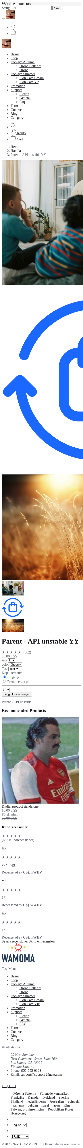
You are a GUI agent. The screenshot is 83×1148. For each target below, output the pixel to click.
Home (15, 54)
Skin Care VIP (29, 1004)
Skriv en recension (42, 941)
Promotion (18, 86)
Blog (14, 114)
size (5, 660)
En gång (13, 677)
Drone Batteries (30, 66)
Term (14, 106)
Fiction (24, 94)
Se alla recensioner (15, 941)
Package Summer (23, 74)
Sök (56, 8)
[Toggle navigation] (3, 19)
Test (5, 668)
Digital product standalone (20, 806)
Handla (16, 151)
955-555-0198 (31, 1070)
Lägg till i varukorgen (17, 694)
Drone (23, 70)
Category (17, 117)
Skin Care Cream (31, 78)
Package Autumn (23, 62)
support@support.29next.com (41, 1074)
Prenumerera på (18, 681)
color (6, 664)
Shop (14, 58)
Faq (22, 102)
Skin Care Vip (29, 82)
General (25, 98)
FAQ (23, 1024)
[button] (18, 133)
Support (16, 90)
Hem (14, 147)
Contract (17, 110)
